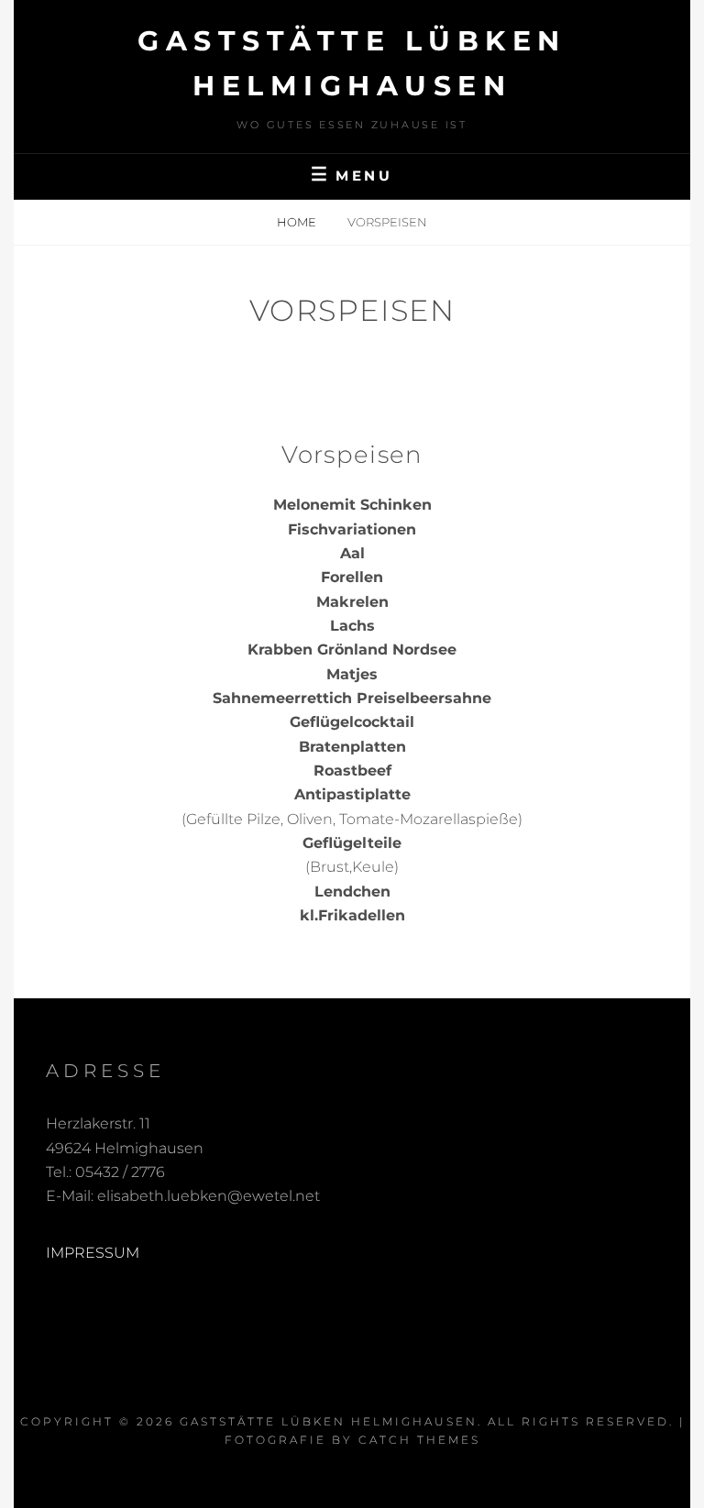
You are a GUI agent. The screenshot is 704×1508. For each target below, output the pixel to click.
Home (298, 222)
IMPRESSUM (92, 1252)
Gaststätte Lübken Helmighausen (329, 1421)
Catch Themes (419, 1440)
